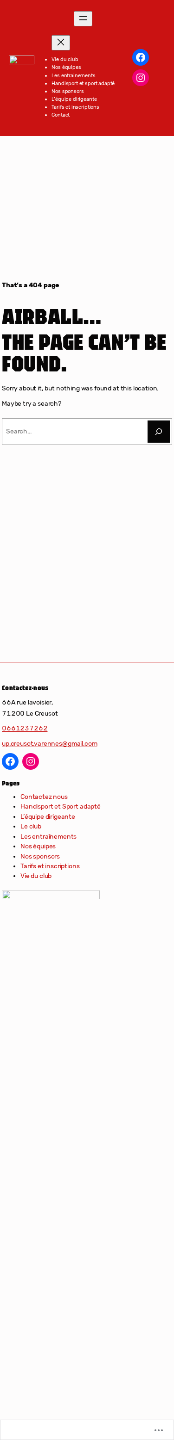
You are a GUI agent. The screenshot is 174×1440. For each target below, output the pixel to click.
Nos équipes (38, 846)
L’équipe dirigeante (47, 817)
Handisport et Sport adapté (60, 806)
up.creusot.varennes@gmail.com (49, 744)
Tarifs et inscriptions (50, 866)
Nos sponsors (40, 856)
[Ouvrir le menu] (83, 18)
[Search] (159, 431)
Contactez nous (44, 797)
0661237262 (24, 728)
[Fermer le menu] (61, 42)
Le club (30, 826)
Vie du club (36, 876)
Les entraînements (48, 837)
